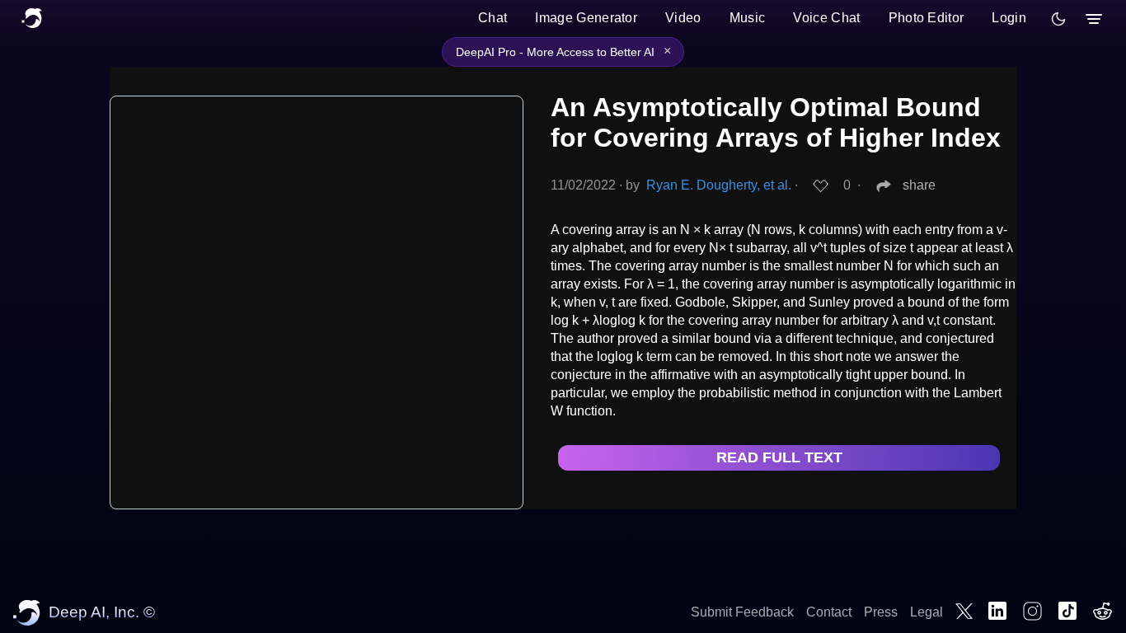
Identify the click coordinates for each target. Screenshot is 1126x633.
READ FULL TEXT (779, 457)
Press (881, 612)
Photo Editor (926, 18)
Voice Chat (826, 18)
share (919, 185)
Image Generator (586, 18)
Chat (492, 18)
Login (1009, 18)
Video (683, 18)
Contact (829, 612)
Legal (926, 612)
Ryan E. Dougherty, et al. (718, 185)
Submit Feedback (742, 612)
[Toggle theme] (1058, 19)
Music (748, 18)
